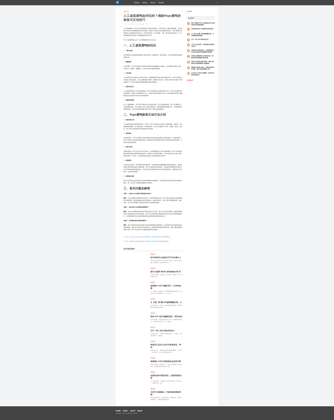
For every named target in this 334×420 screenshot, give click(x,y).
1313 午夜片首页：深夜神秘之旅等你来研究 (202, 45)
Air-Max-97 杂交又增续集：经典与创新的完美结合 (202, 74)
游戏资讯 (144, 2)
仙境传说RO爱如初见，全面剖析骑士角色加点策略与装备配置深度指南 (202, 51)
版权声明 (132, 411)
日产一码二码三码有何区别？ (162, 330)
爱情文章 (153, 2)
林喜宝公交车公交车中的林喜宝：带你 (165, 345)
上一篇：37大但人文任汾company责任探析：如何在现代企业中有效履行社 (147, 237)
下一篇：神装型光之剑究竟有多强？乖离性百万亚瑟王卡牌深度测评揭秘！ (146, 241)
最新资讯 (140, 411)
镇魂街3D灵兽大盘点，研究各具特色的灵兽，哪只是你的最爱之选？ (202, 68)
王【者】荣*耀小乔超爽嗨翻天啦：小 (166, 302)
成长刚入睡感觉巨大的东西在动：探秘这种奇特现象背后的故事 (202, 57)
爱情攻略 (161, 2)
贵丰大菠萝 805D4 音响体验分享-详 (165, 271)
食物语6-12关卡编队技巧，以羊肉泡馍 (165, 286)
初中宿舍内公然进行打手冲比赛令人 (165, 257)
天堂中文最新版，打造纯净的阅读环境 (165, 393)
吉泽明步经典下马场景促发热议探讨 (202, 29)
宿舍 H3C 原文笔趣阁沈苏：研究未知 (166, 316)
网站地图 (118, 411)
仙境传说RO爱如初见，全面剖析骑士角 (166, 376)
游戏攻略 (136, 2)
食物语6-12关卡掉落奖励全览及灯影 (165, 361)
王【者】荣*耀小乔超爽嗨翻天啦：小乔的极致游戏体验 (202, 34)
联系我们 (125, 411)
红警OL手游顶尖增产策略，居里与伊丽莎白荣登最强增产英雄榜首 (202, 62)
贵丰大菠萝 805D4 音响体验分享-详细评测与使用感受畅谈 (203, 24)
